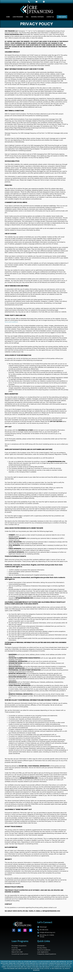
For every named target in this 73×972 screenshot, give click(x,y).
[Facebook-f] (13, 930)
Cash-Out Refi (16, 950)
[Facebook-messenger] (30, 930)
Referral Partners (37, 17)
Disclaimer (40, 946)
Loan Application (42, 952)
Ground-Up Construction (20, 954)
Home (8, 17)
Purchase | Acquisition (19, 946)
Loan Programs (18, 17)
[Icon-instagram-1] (24, 930)
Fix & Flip (15, 948)
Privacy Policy (42, 948)
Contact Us (50, 17)
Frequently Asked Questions (46, 954)
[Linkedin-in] (19, 930)
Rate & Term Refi (17, 952)
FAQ (27, 17)
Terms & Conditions (43, 950)
